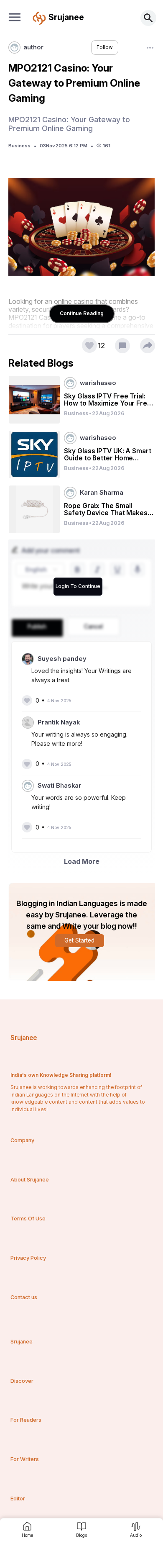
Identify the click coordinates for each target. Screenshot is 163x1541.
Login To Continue (78, 586)
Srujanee (23, 1038)
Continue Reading (82, 313)
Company (22, 1140)
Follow (105, 47)
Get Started (79, 940)
